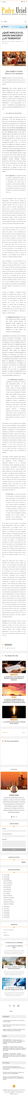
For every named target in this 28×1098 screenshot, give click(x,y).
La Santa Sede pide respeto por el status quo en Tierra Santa (14, 1021)
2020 (5, 906)
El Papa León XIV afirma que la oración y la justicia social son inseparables (13, 1073)
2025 (5, 917)
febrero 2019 (7, 883)
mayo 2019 (6, 889)
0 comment (5, 43)
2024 (5, 915)
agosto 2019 (7, 895)
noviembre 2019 (8, 902)
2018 (5, 877)
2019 (5, 879)
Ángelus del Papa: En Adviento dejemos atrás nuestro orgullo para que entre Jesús (14, 1030)
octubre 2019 (7, 899)
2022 (5, 910)
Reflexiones (8, 644)
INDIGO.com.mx (14, 1093)
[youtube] (22, 1)
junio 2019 (6, 891)
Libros (14, 697)
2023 (5, 913)
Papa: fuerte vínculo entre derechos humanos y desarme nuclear (14, 1025)
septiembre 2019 (8, 897)
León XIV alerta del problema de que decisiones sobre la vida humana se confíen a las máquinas (14, 1068)
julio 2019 (6, 893)
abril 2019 (6, 887)
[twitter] (24, 1)
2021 (5, 908)
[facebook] (26, 1)
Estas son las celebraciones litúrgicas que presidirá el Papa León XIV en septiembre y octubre (13, 1078)
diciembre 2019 (7, 904)
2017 (5, 874)
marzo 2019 (7, 885)
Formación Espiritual (9, 929)
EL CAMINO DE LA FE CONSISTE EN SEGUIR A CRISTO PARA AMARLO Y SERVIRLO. (14, 678)
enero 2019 (6, 880)
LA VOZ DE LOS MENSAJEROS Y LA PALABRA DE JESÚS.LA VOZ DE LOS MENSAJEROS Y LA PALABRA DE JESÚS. (14, 701)
